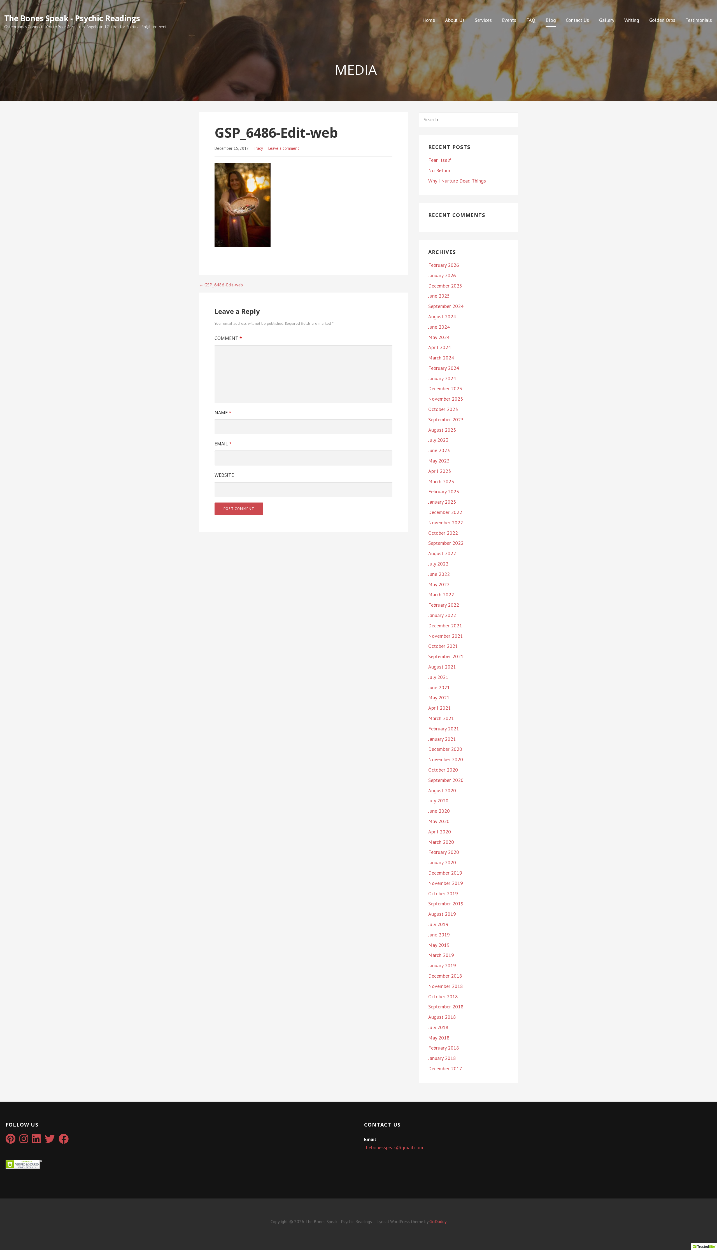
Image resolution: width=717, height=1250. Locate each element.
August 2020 (442, 790)
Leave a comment (283, 148)
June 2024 (439, 327)
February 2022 (443, 605)
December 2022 (445, 512)
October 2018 (443, 996)
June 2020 (439, 811)
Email (223, 444)
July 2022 (438, 563)
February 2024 (443, 368)
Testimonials (698, 20)
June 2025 (439, 296)
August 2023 (442, 430)
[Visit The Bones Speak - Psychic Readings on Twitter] (50, 1140)
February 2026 (443, 265)
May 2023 (439, 460)
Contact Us (577, 20)
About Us (455, 20)
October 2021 (443, 646)
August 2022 (442, 553)
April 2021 (439, 708)
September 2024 (446, 306)
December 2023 (445, 388)
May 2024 (439, 337)
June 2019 (439, 934)
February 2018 (443, 1048)
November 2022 (445, 522)
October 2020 (443, 770)
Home (428, 20)
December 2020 (445, 749)
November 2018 (445, 986)
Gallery (606, 20)
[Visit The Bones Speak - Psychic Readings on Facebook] (64, 1140)
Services (483, 20)
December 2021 (445, 625)
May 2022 (439, 584)
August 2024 (442, 316)
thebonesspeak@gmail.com (393, 1147)
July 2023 (438, 440)
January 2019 (442, 965)
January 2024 (442, 378)
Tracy (258, 148)
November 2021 (445, 636)
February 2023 (443, 491)
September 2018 (446, 1006)
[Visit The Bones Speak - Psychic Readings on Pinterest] (10, 1140)
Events (509, 20)
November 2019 (445, 883)
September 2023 (446, 419)
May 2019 (439, 945)
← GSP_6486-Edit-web (221, 285)
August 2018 (442, 1017)
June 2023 (439, 450)
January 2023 (442, 502)
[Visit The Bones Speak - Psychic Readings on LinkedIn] (36, 1140)
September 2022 (446, 543)
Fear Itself (439, 160)
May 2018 (439, 1037)
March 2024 (441, 357)
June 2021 (439, 687)
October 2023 (443, 409)
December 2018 (445, 976)
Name (223, 413)
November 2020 (445, 759)
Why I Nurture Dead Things (457, 180)
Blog (551, 20)
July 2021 (438, 677)
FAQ (531, 20)
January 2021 (442, 739)
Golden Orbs (662, 20)
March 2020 (441, 842)
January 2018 (442, 1058)
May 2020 (439, 821)
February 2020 (443, 852)
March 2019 (441, 955)
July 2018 (438, 1027)
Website (224, 475)
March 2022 (441, 594)
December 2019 (445, 873)
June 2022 (439, 574)
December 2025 (445, 285)
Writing (631, 20)
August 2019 (442, 914)
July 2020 (438, 800)
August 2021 (442, 666)
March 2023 (441, 481)
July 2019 (438, 924)
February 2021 (443, 728)
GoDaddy (437, 1221)
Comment (228, 338)
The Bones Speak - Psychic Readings (72, 18)
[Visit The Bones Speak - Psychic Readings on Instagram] (23, 1140)
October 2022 (443, 533)
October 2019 (443, 893)
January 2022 (442, 615)
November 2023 (445, 399)
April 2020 (439, 831)
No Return (439, 170)
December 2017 (445, 1068)
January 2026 (442, 275)
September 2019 (446, 903)
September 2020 (446, 780)
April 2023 (439, 471)
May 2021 (439, 697)
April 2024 (439, 347)
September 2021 (446, 656)
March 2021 (441, 718)
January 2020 (442, 862)
